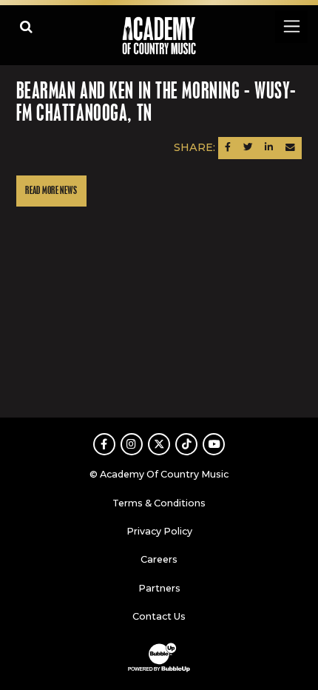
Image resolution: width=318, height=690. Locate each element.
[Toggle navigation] (291, 26)
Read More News (51, 190)
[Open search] (26, 26)
